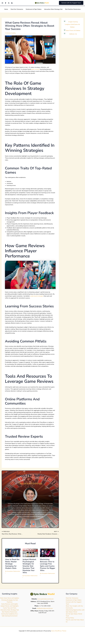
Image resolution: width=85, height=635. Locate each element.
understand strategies (36, 296)
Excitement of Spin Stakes (73, 600)
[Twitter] (8, 3)
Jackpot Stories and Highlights (10, 606)
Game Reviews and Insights (9, 604)
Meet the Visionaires (72, 598)
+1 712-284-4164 (44, 606)
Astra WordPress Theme (58, 631)
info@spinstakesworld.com (45, 608)
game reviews (35, 69)
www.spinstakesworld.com (45, 599)
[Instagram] (2, 3)
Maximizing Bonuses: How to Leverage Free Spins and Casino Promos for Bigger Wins (47, 565)
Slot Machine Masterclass (9, 612)
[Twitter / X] (30, 524)
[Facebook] (5, 3)
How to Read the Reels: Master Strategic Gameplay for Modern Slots (12, 563)
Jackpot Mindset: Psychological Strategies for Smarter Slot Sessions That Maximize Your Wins (29, 566)
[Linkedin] (12, 3)
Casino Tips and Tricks (9, 608)
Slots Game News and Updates (9, 598)
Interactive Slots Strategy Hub (10, 610)
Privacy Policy (70, 618)
